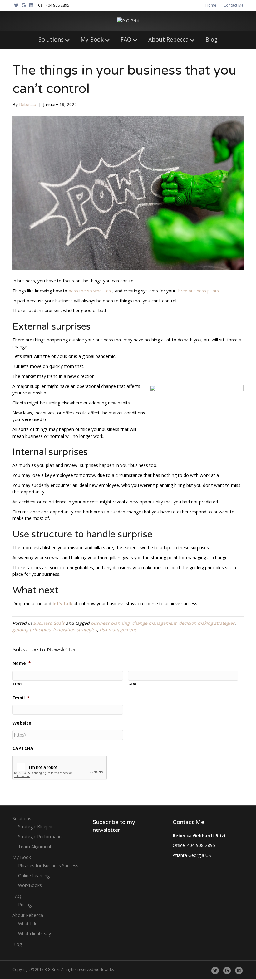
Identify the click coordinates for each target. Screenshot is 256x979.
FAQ (126, 39)
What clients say (34, 934)
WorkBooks (30, 885)
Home (210, 5)
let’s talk (62, 603)
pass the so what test (90, 291)
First (17, 683)
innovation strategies (75, 630)
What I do (28, 924)
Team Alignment (35, 846)
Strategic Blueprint (36, 827)
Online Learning (34, 876)
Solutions (51, 39)
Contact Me (234, 5)
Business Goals (49, 623)
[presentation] (59, 768)
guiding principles (31, 630)
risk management (118, 630)
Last (132, 683)
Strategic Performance (41, 836)
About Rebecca (168, 39)
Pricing (25, 905)
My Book (92, 39)
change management (154, 623)
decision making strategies (207, 623)
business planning (110, 623)
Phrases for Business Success (48, 866)
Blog (211, 39)
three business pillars (198, 291)
